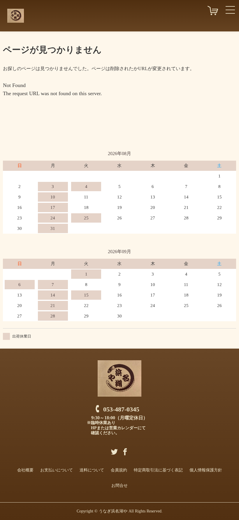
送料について (92, 470)
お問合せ (119, 485)
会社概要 (25, 470)
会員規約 (119, 470)
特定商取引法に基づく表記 (158, 470)
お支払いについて (56, 470)
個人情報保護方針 (205, 470)
